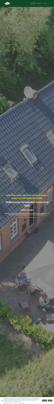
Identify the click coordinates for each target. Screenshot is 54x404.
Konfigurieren (21, 402)
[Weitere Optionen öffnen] (49, 3)
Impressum (15, 402)
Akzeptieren (44, 400)
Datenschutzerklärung (8, 402)
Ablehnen (50, 400)
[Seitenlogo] (7, 3)
